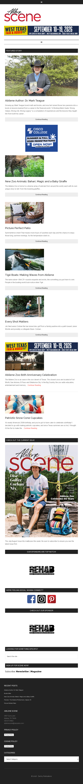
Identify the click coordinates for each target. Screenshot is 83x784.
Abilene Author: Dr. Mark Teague (25, 100)
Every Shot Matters (16, 321)
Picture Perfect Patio (18, 228)
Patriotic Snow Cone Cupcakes (23, 417)
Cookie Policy (9, 746)
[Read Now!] (41, 491)
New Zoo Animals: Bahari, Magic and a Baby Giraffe (36, 181)
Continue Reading (41, 119)
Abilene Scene (41, 15)
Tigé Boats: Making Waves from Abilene (29, 274)
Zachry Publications (45, 776)
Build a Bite (7, 693)
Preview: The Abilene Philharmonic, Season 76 (17, 700)
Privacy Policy (9, 734)
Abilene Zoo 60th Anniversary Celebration (31, 374)
